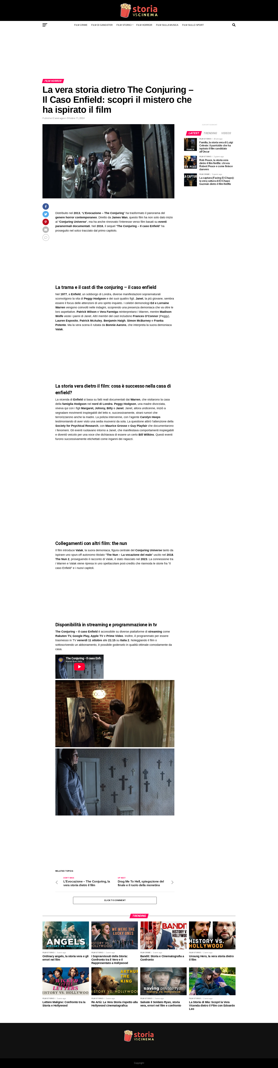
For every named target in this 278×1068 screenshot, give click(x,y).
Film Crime (80, 25)
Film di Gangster (102, 25)
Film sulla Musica (167, 25)
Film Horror (144, 25)
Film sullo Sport (193, 25)
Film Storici (124, 25)
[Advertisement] (139, 54)
